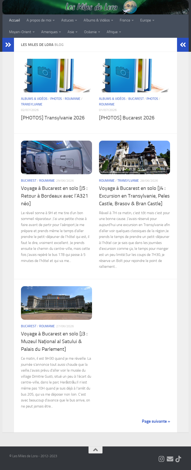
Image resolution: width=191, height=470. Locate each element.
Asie (71, 32)
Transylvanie (31, 104)
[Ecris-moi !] (170, 459)
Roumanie (72, 99)
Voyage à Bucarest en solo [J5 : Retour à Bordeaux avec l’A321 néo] (54, 196)
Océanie (90, 32)
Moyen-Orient (20, 32)
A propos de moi (39, 20)
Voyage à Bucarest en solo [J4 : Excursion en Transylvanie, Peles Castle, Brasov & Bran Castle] (134, 196)
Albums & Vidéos (97, 20)
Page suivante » (156, 421)
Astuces (67, 20)
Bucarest (136, 99)
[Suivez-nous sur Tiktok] (178, 459)
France (125, 20)
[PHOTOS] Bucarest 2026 (126, 118)
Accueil (14, 20)
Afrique (112, 32)
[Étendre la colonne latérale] (8, 45)
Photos (56, 99)
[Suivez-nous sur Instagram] (161, 459)
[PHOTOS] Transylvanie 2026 (53, 118)
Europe (145, 20)
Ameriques (49, 32)
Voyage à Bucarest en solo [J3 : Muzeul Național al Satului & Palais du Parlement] (54, 341)
